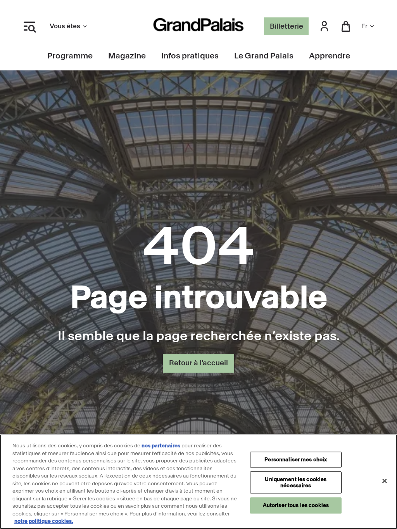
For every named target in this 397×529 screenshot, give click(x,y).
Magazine (127, 56)
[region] (198, 481)
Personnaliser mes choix (295, 459)
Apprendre (329, 56)
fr (364, 26)
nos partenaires (161, 445)
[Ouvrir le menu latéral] (29, 26)
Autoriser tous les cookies (296, 505)
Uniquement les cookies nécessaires (295, 482)
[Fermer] (384, 480)
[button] (324, 26)
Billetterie (286, 26)
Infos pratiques (190, 56)
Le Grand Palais (263, 56)
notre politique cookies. (43, 521)
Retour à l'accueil (198, 363)
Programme (70, 56)
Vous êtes (65, 26)
